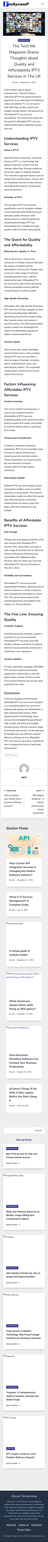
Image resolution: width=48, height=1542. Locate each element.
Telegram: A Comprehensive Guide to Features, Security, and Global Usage (22, 1396)
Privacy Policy (24, 1529)
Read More (13, 1163)
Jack (16, 82)
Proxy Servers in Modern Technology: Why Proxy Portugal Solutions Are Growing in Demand (23, 1334)
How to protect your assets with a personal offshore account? (13, 798)
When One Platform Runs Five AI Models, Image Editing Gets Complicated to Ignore (22, 1215)
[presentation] (24, 846)
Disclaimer (36, 1524)
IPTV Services (11, 755)
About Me (11, 1524)
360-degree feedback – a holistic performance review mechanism (37, 802)
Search (38, 1130)
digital (19, 698)
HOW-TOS (10, 1449)
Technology (24, 40)
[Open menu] (42, 4)
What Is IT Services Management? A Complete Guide (21, 901)
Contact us (24, 1524)
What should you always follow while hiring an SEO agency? (22, 1005)
